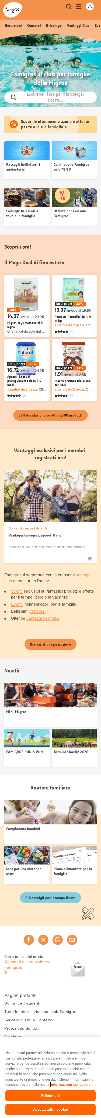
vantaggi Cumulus (43, 618)
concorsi (37, 611)
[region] (50, 1077)
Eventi (17, 604)
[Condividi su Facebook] (29, 940)
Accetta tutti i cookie (50, 1109)
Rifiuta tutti (50, 1096)
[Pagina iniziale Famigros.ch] (12, 10)
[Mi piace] (89, 558)
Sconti (17, 591)
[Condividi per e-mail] (72, 940)
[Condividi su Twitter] (43, 940)
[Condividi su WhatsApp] (58, 940)
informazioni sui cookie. (71, 1085)
